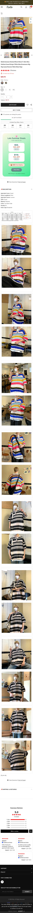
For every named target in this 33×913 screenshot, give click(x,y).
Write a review (14, 831)
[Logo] (10, 7)
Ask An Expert (22, 182)
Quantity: (3, 94)
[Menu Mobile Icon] (2, 7)
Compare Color (27, 46)
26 (3, 114)
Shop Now (16, 169)
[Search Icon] (21, 7)
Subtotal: (3, 100)
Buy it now (16, 110)
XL (9, 89)
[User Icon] (26, 7)
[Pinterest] (2, 881)
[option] (16, 33)
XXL (14, 89)
